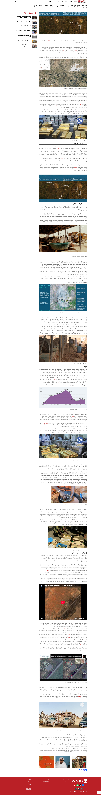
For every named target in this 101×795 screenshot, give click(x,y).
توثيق (81, 110)
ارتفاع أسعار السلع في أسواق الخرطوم (23, 30)
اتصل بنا (66, 781)
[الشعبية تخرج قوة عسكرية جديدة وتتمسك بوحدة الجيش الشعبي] (79, 762)
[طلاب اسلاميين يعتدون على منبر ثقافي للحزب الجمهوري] (63, 762)
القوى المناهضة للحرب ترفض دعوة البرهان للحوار (24, 26)
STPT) (48, 472)
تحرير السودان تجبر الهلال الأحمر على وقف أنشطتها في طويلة (24, 45)
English (49, 1)
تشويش (68, 637)
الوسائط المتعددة (59, 1)
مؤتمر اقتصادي (45, 423)
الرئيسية (75, 1)
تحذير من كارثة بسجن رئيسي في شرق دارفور (24, 36)
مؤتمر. (48, 570)
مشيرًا (65, 629)
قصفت (62, 158)
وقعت (46, 150)
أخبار (71, 1)
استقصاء (66, 1)
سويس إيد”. (67, 386)
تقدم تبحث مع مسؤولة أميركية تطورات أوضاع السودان (23, 22)
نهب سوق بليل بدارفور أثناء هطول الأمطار (24, 41)
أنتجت (54, 379)
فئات (54, 1)
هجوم (60, 164)
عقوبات (69, 56)
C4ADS (48, 41)
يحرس (79, 644)
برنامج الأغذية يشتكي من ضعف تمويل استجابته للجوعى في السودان (24, 17)
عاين (71, 41)
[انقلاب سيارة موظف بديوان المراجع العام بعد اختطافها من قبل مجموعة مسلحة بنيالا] (47, 762)
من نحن (48, 783)
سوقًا (58, 382)
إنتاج (76, 50)
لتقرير (73, 416)
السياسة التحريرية (46, 781)
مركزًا (80, 104)
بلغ (63, 50)
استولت (57, 148)
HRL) (73, 623)
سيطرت (75, 167)
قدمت (62, 481)
